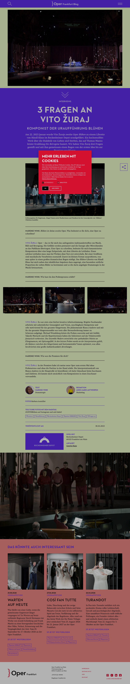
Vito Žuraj (81, 416)
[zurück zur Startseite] (22, 673)
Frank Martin (13, 653)
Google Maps (71, 446)
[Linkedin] (116, 675)
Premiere (29, 416)
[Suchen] (10, 4)
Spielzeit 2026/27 (15, 645)
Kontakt (85, 677)
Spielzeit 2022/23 (70, 416)
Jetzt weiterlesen (20, 639)
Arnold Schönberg (29, 649)
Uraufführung (39, 416)
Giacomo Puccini (92, 639)
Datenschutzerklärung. (49, 179)
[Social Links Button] (124, 167)
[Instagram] (108, 675)
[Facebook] (120, 675)
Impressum (85, 668)
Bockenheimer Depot (54, 416)
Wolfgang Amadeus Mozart (56, 642)
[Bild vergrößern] (23, 300)
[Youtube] (112, 675)
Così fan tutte (67, 638)
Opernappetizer (15, 595)
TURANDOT (96, 600)
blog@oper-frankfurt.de (59, 678)
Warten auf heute (14, 649)
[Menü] (120, 3)
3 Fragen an (91, 416)
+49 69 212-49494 (57, 675)
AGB (83, 674)
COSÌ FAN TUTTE (62, 600)
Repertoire (27, 645)
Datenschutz (86, 671)
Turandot (105, 635)
